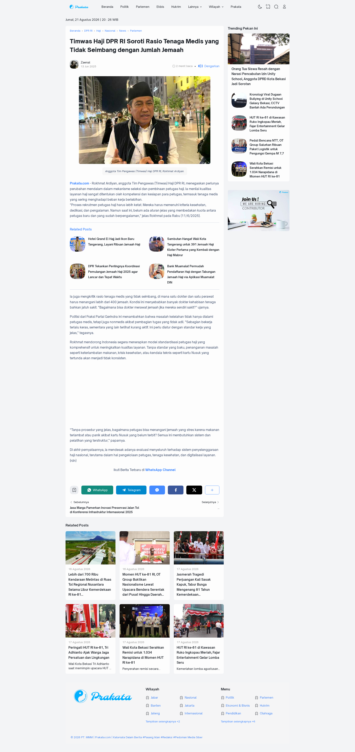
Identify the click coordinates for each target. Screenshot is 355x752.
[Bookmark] (74, 491)
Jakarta (189, 705)
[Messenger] (157, 490)
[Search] (276, 7)
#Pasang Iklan (151, 737)
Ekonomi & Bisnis (238, 705)
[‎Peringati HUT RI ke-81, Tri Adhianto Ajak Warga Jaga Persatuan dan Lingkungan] (90, 636)
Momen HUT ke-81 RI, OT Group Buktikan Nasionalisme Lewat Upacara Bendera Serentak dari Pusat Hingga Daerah (143, 584)
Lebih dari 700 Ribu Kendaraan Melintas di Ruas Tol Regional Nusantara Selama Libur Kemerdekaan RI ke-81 (89, 584)
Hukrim (176, 6)
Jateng (155, 713)
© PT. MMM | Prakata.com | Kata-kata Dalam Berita (106, 737)
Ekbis (160, 6)
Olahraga (266, 713)
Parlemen (142, 6)
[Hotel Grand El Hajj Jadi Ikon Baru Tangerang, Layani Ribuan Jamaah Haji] (77, 250)
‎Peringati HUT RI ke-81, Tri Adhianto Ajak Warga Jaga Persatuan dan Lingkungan (88, 653)
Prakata (236, 6)
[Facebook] (175, 490)
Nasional (191, 697)
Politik (124, 6)
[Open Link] (284, 7)
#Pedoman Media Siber (188, 737)
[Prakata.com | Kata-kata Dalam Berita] (78, 7)
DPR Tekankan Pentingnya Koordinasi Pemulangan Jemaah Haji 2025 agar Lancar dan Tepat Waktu (114, 271)
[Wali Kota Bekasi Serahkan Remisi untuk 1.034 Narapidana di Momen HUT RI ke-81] (144, 636)
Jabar (154, 697)
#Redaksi (166, 737)
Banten (156, 705)
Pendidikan (233, 713)
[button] (207, 66)
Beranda (107, 6)
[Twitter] (194, 490)
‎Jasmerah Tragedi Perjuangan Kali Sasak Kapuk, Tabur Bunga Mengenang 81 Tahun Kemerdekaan (194, 584)
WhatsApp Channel (160, 470)
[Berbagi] (212, 490)
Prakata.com (79, 183)
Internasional (194, 713)
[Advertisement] (149, 394)
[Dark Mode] (260, 7)
